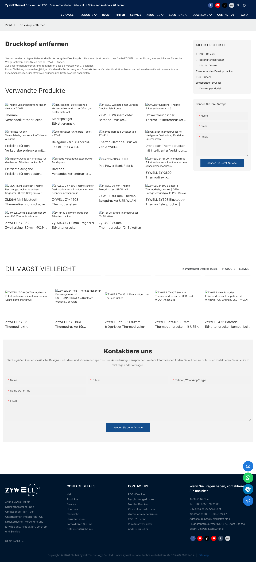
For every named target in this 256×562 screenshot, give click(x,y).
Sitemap (203, 555)
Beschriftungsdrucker (141, 499)
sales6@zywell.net (209, 509)
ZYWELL (10, 25)
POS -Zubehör (137, 519)
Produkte (72, 499)
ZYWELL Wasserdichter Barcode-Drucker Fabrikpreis (116, 117)
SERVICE (244, 268)
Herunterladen (76, 519)
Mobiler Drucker (138, 504)
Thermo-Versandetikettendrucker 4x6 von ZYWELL (23, 117)
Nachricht (73, 514)
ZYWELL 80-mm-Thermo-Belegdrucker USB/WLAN (118, 198)
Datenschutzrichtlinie (80, 529)
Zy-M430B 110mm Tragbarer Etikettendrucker (73, 225)
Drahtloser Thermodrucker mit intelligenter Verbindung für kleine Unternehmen (165, 148)
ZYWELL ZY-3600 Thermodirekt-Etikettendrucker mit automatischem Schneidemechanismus (162, 175)
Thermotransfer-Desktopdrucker (199, 268)
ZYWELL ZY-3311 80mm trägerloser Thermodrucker (125, 324)
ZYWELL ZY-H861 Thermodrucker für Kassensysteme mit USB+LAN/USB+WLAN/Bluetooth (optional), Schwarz (78, 324)
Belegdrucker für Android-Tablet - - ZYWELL (71, 144)
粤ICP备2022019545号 (181, 555)
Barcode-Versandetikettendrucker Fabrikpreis (70, 171)
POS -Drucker (136, 494)
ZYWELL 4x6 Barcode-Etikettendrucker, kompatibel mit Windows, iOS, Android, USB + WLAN (226, 324)
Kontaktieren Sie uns (79, 524)
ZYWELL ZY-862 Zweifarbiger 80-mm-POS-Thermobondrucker (25, 225)
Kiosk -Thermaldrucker (142, 509)
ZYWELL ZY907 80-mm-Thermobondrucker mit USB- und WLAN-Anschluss (176, 324)
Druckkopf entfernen (32, 25)
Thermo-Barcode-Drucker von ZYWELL (118, 144)
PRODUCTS (228, 268)
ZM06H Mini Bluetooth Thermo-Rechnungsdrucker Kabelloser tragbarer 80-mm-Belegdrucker (25, 202)
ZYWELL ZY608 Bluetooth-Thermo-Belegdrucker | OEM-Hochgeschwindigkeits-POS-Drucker (166, 202)
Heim (70, 494)
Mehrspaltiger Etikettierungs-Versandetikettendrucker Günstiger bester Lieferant (71, 121)
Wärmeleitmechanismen (143, 514)
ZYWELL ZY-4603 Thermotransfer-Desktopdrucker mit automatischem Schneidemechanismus (69, 202)
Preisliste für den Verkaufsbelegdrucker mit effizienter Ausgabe (24, 148)
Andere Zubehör (138, 529)
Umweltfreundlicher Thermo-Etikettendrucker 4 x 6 (165, 117)
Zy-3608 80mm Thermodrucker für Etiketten (120, 225)
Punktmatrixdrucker (140, 524)
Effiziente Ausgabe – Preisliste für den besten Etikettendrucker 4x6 (23, 171)
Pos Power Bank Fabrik (116, 166)
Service (71, 504)
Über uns (72, 509)
